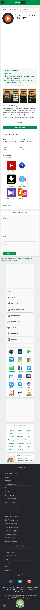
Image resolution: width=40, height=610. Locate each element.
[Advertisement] (20, 45)
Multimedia (7, 205)
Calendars (20, 433)
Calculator (11, 436)
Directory (11, 587)
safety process (17, 82)
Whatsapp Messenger (11, 473)
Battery (20, 430)
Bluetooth (28, 430)
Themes (13, 328)
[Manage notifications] (4, 605)
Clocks (11, 433)
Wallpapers (15, 316)
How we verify (8, 73)
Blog (6, 566)
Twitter (7, 477)
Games (12, 297)
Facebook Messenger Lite (12, 505)
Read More (20, 122)
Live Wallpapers (17, 309)
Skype (7, 491)
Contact (4, 587)
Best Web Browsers (11, 534)
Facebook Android (10, 498)
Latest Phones (9, 562)
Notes (19, 446)
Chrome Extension (10, 555)
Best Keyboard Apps (11, 541)
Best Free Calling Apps (11, 530)
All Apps (10, 9)
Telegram (8, 487)
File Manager (11, 440)
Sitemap (30, 589)
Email (5, 244)
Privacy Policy (28, 587)
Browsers (11, 449)
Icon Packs (15, 322)
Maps (28, 436)
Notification (20, 449)
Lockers (11, 443)
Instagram (8, 480)
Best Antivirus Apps (11, 523)
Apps (12, 292)
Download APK (20, 127)
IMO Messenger (9, 495)
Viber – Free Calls (10, 502)
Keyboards (28, 443)
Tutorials (7, 570)
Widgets (14, 333)
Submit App (13, 589)
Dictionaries (20, 436)
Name (5, 236)
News (6, 559)
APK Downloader (10, 552)
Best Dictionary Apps (11, 537)
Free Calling (28, 440)
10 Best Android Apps (11, 516)
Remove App (22, 589)
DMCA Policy (19, 587)
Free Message (20, 443)
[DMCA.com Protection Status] (20, 603)
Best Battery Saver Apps (12, 527)
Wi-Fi (28, 449)
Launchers (15, 303)
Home (4, 9)
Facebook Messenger (11, 484)
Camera (28, 433)
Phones (14, 339)
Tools (28, 446)
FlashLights (20, 440)
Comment (6, 218)
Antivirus (11, 430)
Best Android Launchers (12, 520)
